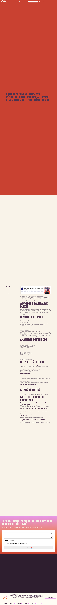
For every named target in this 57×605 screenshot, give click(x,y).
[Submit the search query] (28, 1)
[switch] (22, 603)
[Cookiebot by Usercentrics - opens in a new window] (5, 603)
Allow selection (50, 597)
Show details (40, 603)
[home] (4, 1)
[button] (17, 1)
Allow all (50, 594)
